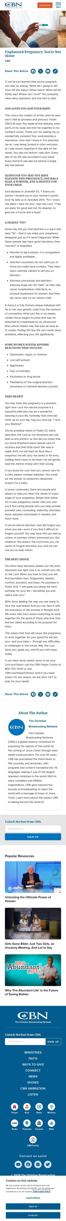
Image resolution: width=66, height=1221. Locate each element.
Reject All (33, 1206)
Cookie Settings (33, 1197)
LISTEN (33, 1094)
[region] (33, 1198)
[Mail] (47, 71)
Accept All (32, 1215)
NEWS (33, 1076)
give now (44, 5)
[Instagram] (38, 1164)
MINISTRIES (33, 1052)
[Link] (55, 71)
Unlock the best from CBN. (23, 821)
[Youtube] (18, 1164)
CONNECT (33, 1070)
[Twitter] (40, 71)
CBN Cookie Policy (41, 1191)
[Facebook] (33, 71)
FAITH (33, 1058)
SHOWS (33, 1082)
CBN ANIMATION (33, 1088)
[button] (56, 5)
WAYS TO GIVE (33, 1064)
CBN (7, 61)
